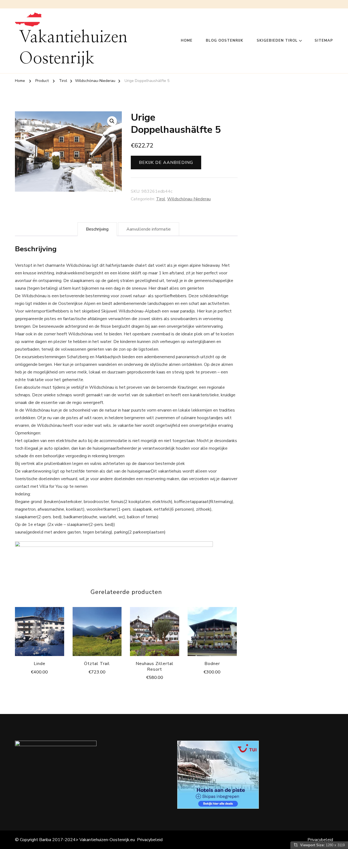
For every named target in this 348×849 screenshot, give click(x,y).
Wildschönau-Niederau (189, 199)
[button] (112, 121)
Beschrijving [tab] (97, 229)
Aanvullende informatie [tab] (148, 229)
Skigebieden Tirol (277, 40)
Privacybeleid (150, 840)
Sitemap (324, 40)
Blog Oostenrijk (224, 40)
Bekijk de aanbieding (166, 162)
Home (186, 40)
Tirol (160, 199)
